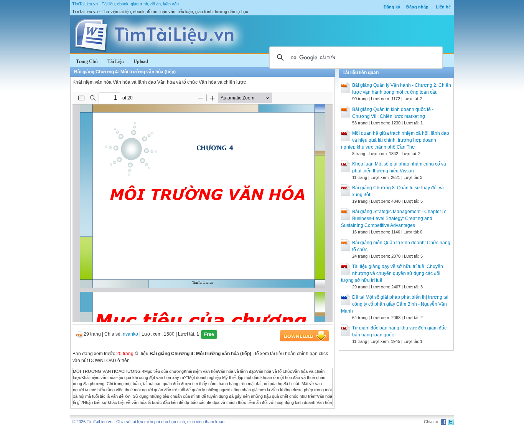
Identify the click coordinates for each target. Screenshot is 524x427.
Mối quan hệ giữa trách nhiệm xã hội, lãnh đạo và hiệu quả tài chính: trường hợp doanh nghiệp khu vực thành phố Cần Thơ (395, 140)
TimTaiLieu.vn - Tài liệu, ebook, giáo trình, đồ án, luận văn (125, 4)
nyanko (130, 334)
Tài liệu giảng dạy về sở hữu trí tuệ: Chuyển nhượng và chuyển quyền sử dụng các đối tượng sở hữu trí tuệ (392, 273)
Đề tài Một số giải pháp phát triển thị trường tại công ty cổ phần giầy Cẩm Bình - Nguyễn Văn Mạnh (394, 304)
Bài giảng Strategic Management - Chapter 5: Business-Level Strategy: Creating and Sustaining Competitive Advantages (393, 218)
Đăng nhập (417, 7)
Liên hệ (443, 7)
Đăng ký (392, 7)
